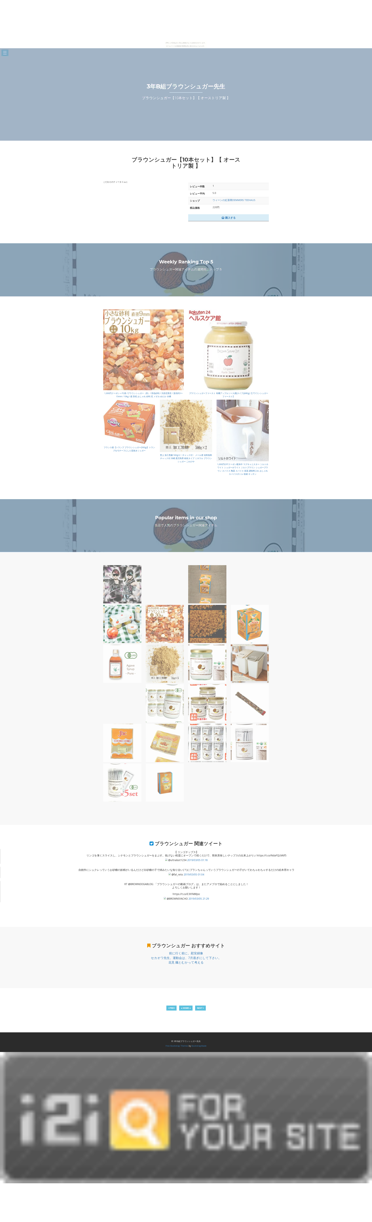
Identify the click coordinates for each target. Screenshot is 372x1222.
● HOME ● (186, 1008)
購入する (230, 217)
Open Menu (4, 53)
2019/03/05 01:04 (194, 874)
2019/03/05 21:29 (198, 898)
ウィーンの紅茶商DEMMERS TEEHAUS (234, 200)
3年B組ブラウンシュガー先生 (186, 86)
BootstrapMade (199, 1045)
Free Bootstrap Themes (177, 1045)
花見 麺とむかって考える (186, 962)
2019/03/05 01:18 (197, 860)
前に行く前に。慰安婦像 (186, 953)
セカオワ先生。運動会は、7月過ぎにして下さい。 (186, 958)
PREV (172, 1008)
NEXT (200, 1008)
